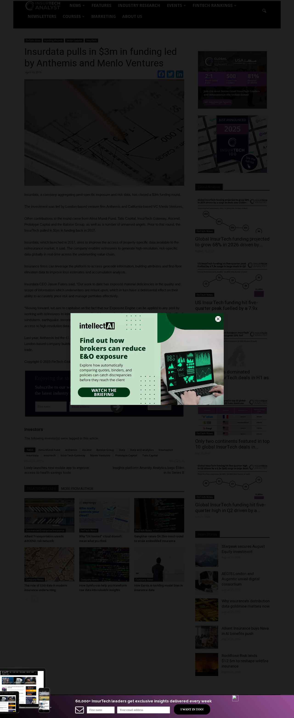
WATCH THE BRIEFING (103, 392)
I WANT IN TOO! (192, 709)
